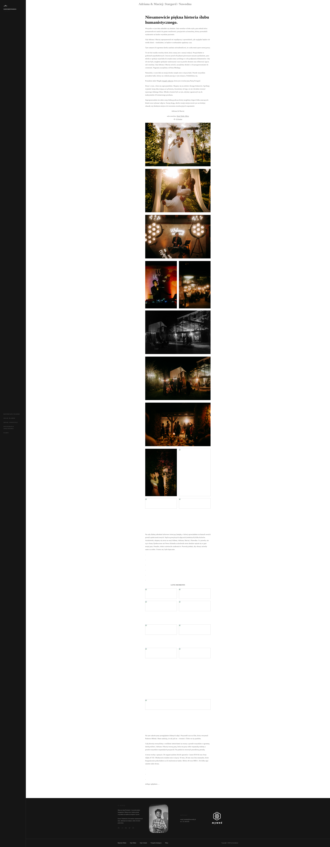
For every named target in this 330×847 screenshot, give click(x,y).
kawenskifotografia (10, 9)
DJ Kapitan (179, 119)
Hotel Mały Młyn (183, 116)
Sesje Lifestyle (11, 422)
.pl (237, 843)
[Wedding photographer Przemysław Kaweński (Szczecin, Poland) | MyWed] (217, 823)
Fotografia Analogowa (9, 427)
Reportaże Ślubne (12, 414)
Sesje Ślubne (9, 418)
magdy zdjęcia (168, 81)
